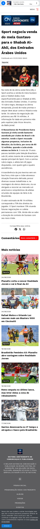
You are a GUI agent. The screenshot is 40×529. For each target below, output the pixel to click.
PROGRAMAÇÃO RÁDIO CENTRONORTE (20, 490)
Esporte (5, 62)
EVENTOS (20, 507)
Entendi (6, 526)
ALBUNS (20, 494)
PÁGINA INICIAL (20, 485)
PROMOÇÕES (20, 503)
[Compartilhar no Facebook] (16, 229)
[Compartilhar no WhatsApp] (24, 229)
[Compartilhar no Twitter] (20, 229)
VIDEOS (20, 498)
